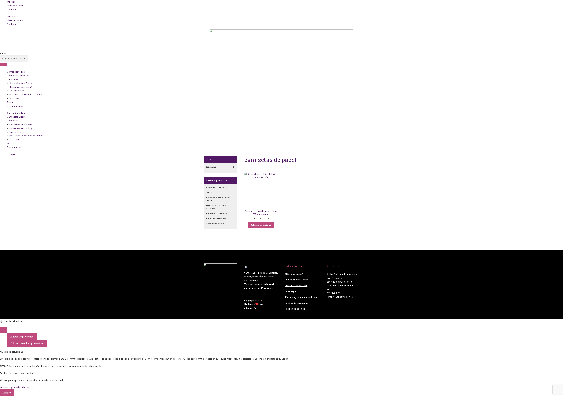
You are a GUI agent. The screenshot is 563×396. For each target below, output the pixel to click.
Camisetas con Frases (20, 83)
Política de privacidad (296, 303)
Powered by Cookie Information (16, 387)
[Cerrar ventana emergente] (3, 330)
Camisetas (12, 79)
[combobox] (14, 58)
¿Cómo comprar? (294, 274)
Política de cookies (295, 308)
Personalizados (15, 106)
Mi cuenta (12, 1)
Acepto (7, 392)
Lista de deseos (15, 5)
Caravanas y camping (20, 86)
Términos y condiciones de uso (301, 297)
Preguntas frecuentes (296, 285)
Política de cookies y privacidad (27, 343)
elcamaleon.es (16, 90)
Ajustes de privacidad (22, 336)
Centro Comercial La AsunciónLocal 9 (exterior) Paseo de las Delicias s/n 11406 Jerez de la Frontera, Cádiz (342, 282)
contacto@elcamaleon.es (339, 296)
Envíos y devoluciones (296, 279)
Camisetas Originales (18, 75)
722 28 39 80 (333, 293)
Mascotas (14, 98)
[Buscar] (3, 64)
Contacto (12, 9)
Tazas (10, 102)
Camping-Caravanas (216, 218)
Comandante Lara (16, 71)
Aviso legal (290, 291)
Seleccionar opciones (261, 225)
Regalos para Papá (215, 223)
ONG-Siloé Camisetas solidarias (26, 94)
